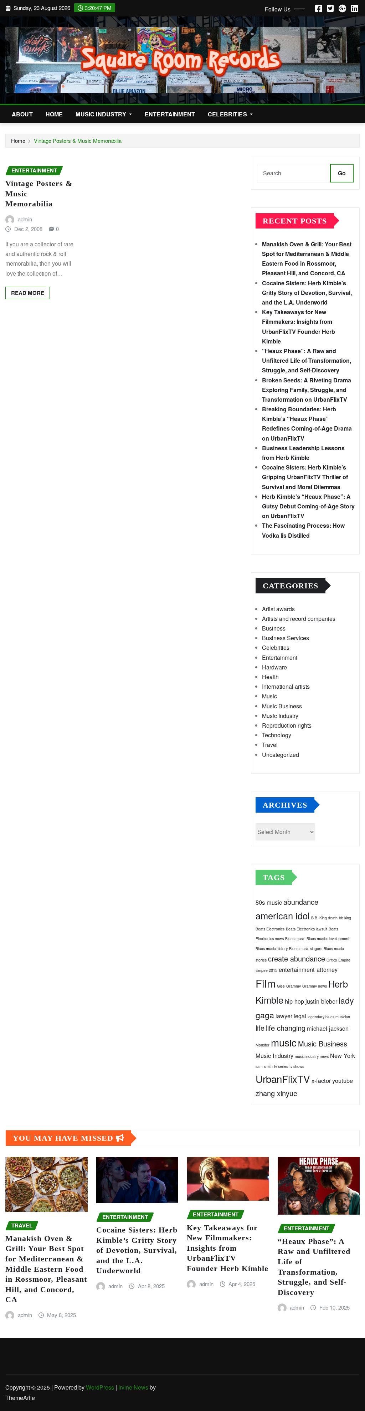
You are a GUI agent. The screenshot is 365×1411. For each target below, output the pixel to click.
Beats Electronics (270, 929)
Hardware (274, 667)
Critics (332, 960)
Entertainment (170, 114)
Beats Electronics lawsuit (306, 929)
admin (25, 219)
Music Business (282, 706)
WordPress (100, 1387)
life (260, 1028)
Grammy (293, 986)
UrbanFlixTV (283, 1078)
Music (269, 696)
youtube (342, 1080)
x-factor (321, 1080)
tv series (281, 1066)
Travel (270, 744)
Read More (27, 293)
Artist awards (278, 609)
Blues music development (328, 938)
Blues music (295, 938)
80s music (269, 902)
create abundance (296, 958)
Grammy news (314, 986)
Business (274, 628)
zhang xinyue (276, 1093)
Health (270, 677)
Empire (344, 960)
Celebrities (228, 114)
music (284, 1042)
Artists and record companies (298, 618)
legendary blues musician (329, 1016)
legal (300, 1015)
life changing (285, 1028)
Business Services (285, 638)
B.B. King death (324, 917)
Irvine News (133, 1387)
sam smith (264, 1066)
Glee (281, 986)
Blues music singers (305, 948)
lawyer (284, 1015)
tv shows (296, 1066)
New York (342, 1055)
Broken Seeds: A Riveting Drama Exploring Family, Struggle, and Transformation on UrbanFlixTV (306, 389)
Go (342, 173)
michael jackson (328, 1028)
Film (266, 982)
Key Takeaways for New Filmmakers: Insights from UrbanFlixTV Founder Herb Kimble (227, 1248)
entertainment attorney (308, 969)
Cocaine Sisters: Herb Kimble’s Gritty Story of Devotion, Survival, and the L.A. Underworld (307, 292)
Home (54, 114)
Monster (262, 1045)
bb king (345, 917)
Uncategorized (280, 754)
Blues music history (272, 948)
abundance (300, 902)
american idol (283, 915)
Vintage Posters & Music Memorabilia (78, 140)
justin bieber (321, 1001)
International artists (286, 686)
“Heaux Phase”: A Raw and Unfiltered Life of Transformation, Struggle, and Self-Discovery (306, 360)
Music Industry (101, 114)
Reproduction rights (287, 725)
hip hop (294, 1001)
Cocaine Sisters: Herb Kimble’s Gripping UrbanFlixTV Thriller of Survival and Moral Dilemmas (305, 477)
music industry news (312, 1056)
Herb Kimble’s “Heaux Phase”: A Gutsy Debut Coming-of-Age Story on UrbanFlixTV (308, 506)
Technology (276, 735)
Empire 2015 (266, 970)
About (22, 114)
